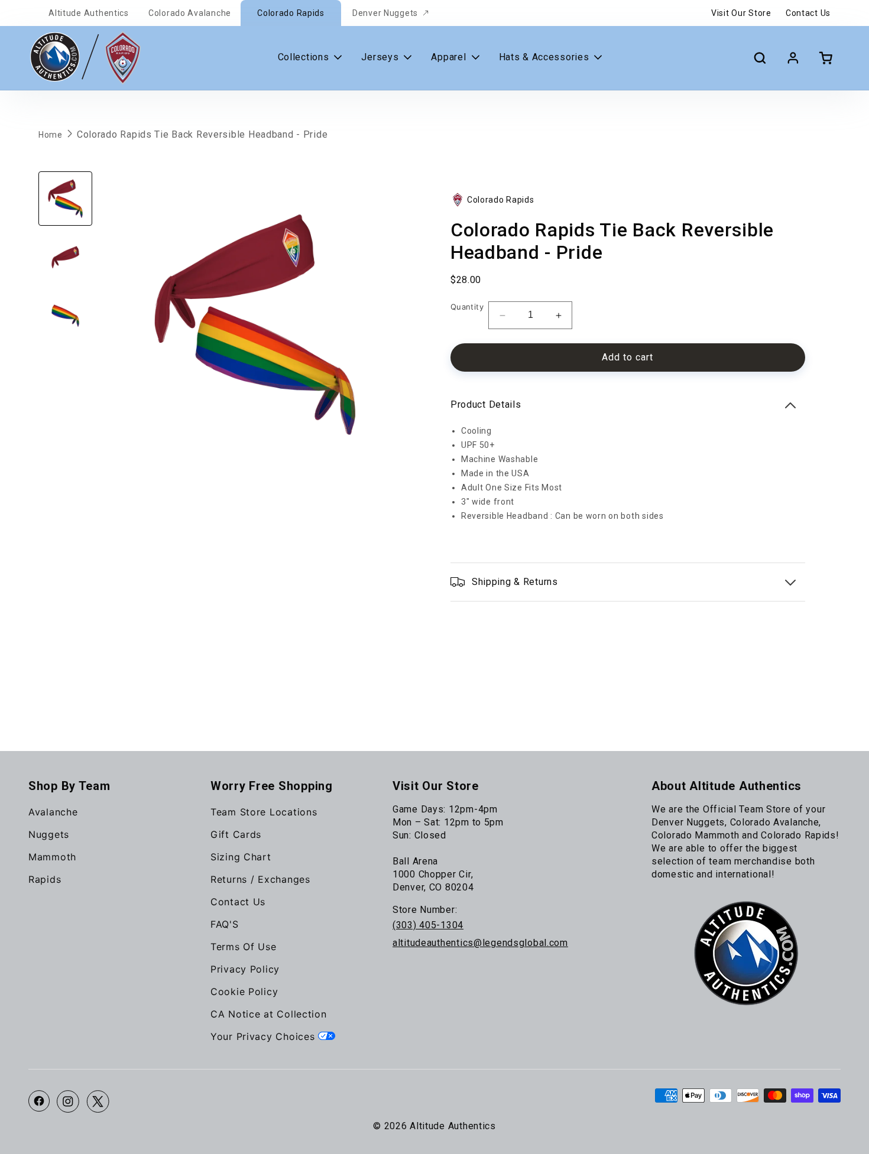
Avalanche (52, 812)
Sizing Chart (240, 857)
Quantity (467, 306)
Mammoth (52, 857)
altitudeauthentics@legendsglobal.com (480, 942)
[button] (760, 58)
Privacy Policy (245, 969)
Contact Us (808, 13)
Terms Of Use (243, 947)
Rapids (44, 879)
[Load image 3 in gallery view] (65, 316)
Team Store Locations (263, 812)
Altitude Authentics (88, 13)
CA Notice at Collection (268, 1014)
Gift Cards (235, 834)
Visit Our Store (741, 13)
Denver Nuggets (385, 13)
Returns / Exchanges (260, 879)
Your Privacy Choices (264, 1036)
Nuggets (48, 834)
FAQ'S (224, 924)
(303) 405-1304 (428, 925)
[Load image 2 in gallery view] (65, 257)
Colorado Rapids (291, 13)
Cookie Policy (244, 991)
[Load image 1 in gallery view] (65, 198)
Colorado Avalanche (189, 13)
